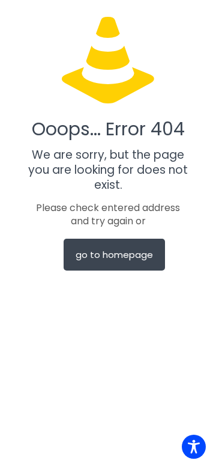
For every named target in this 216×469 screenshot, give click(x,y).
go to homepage (114, 254)
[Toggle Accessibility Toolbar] (194, 447)
